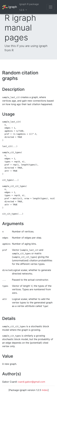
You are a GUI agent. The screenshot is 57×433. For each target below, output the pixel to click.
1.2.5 (22, 9)
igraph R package (29, 4)
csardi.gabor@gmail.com (31, 381)
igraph (12, 6)
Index (45, 390)
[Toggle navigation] (50, 7)
